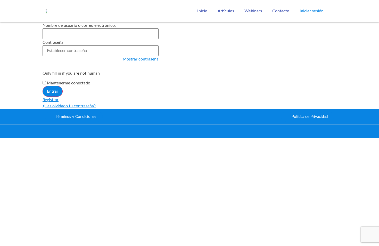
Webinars (253, 11)
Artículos (226, 11)
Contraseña (53, 42)
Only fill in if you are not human (71, 73)
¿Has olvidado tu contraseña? (69, 106)
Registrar (51, 100)
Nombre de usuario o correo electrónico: (79, 25)
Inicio (202, 11)
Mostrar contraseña (141, 59)
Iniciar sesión (312, 11)
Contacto (280, 11)
